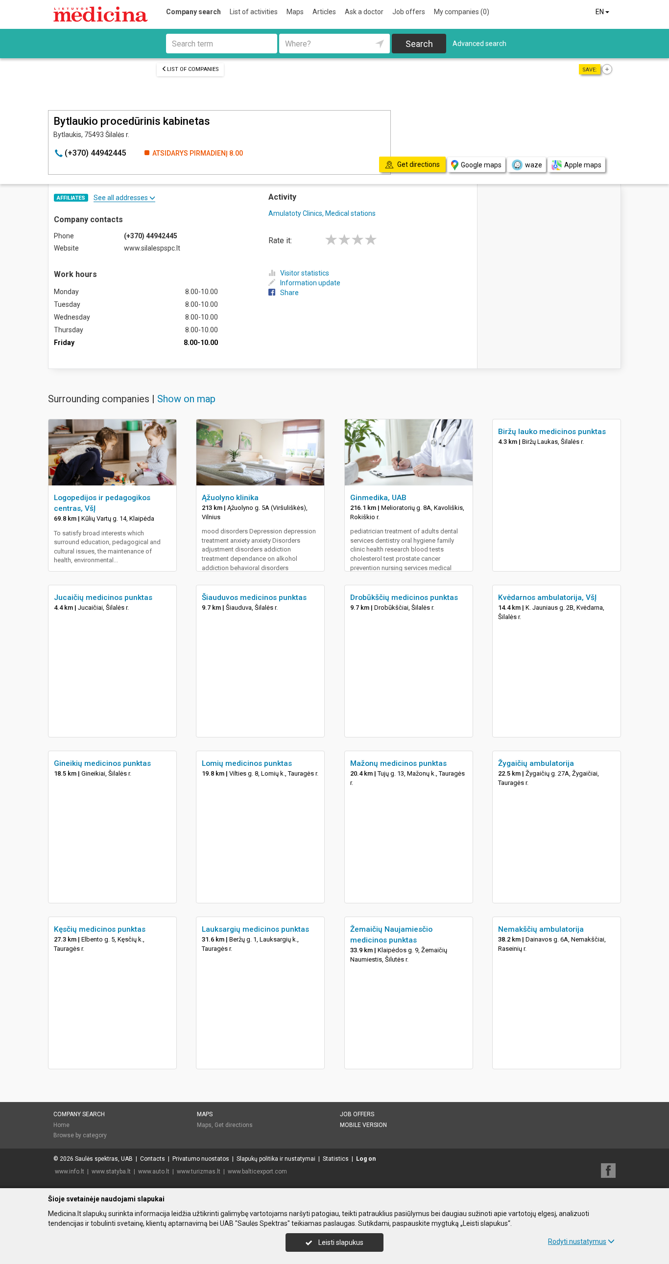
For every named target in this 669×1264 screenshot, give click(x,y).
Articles (324, 12)
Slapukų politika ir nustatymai (276, 1158)
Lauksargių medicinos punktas (255, 929)
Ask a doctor (364, 12)
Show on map (186, 399)
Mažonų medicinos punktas (398, 763)
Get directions (234, 1125)
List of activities (254, 12)
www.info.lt (69, 1171)
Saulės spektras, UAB (104, 1158)
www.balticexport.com (257, 1171)
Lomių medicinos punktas (247, 763)
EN (600, 12)
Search (419, 44)
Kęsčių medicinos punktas (99, 929)
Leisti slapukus (340, 1242)
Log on (366, 1158)
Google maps (481, 165)
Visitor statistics (304, 273)
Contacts (152, 1158)
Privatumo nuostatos (200, 1158)
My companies (461, 12)
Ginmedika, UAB (378, 497)
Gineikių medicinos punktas (102, 763)
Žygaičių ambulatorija (536, 763)
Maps (295, 12)
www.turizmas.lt (198, 1171)
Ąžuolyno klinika (230, 497)
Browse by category (80, 1135)
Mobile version (363, 1125)
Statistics (336, 1158)
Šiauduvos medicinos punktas (254, 597)
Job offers (408, 12)
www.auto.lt (153, 1171)
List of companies (193, 69)
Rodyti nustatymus (577, 1241)
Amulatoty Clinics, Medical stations (322, 213)
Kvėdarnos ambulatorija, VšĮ (547, 597)
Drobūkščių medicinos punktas (404, 597)
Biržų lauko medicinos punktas (552, 431)
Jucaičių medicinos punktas (103, 597)
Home (61, 1125)
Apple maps (582, 165)
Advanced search (479, 43)
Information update (310, 283)
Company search (193, 12)
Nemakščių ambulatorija (541, 929)
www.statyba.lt (111, 1171)
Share (289, 293)
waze (533, 165)
